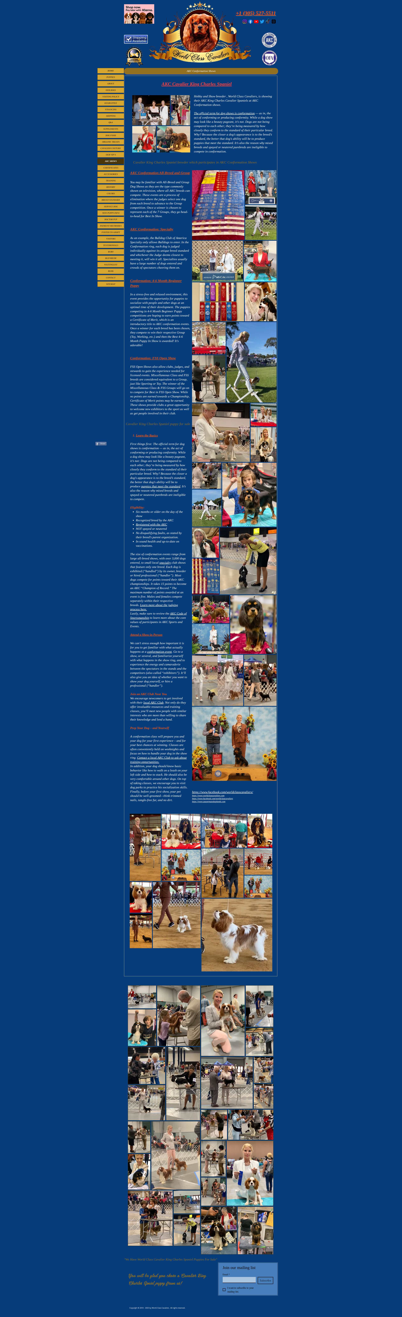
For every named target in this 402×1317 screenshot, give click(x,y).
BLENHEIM (110, 258)
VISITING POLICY (110, 96)
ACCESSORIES (111, 174)
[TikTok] (268, 21)
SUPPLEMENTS (110, 129)
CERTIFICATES (110, 168)
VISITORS (110, 239)
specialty (165, 562)
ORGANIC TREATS (111, 142)
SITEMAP (110, 284)
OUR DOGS (111, 90)
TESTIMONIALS (110, 245)
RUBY (111, 252)
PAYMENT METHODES (111, 226)
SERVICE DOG (111, 206)
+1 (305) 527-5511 (256, 13)
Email (226, 1274)
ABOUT (110, 83)
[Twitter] (262, 21)
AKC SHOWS (111, 161)
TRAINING (111, 180)
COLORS (111, 193)
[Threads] (273, 21)
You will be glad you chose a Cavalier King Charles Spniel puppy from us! (167, 1279)
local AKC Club (153, 702)
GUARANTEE (110, 103)
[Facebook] (250, 21)
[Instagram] (244, 21)
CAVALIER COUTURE (110, 148)
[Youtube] (256, 21)
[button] (201, 71)
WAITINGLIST (110, 264)
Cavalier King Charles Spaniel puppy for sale (158, 424)
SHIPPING (111, 116)
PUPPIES (110, 77)
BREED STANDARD (111, 200)
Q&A (111, 122)
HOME (111, 71)
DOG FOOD (111, 135)
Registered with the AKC (151, 524)
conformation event (159, 651)
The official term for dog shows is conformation (224, 113)
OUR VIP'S (111, 155)
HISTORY (110, 187)
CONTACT (110, 277)
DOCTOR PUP (110, 219)
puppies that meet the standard (160, 486)
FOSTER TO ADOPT (111, 232)
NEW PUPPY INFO (110, 213)
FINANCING (111, 109)
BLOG (111, 271)
